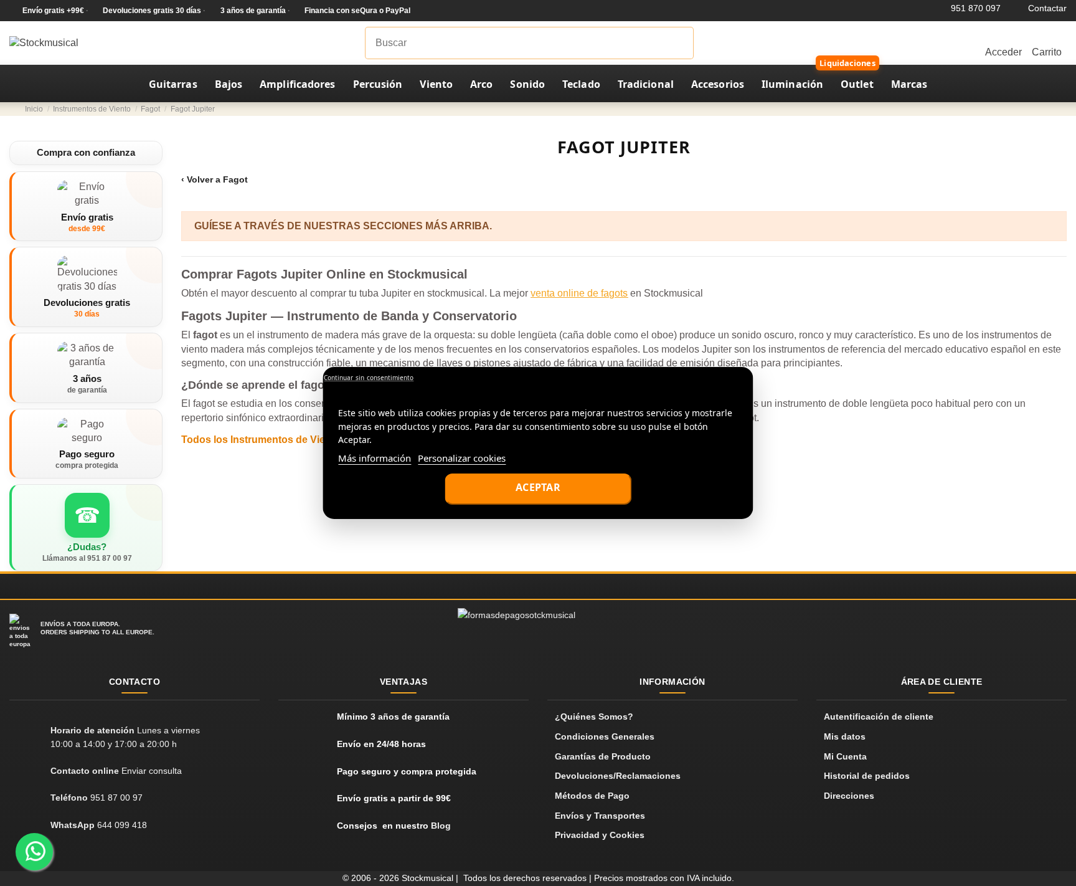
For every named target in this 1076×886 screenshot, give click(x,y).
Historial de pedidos (867, 776)
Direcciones (849, 796)
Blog (441, 826)
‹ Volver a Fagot (214, 179)
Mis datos (845, 736)
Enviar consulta (151, 771)
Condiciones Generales (604, 736)
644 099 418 (122, 825)
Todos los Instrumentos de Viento (261, 439)
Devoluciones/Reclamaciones (618, 776)
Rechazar (368, 378)
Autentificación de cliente (878, 717)
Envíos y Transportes (600, 816)
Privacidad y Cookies (599, 835)
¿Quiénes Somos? (594, 717)
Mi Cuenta (845, 756)
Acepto (538, 489)
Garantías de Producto (603, 756)
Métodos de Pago (592, 796)
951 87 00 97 (116, 798)
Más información (374, 458)
